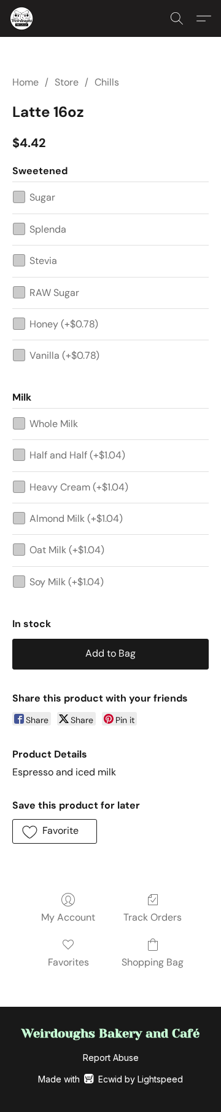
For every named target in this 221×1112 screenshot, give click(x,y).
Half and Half (77, 455)
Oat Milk (66, 549)
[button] (22, 18)
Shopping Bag (153, 962)
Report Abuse (111, 1057)
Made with (110, 1079)
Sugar (42, 197)
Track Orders (152, 917)
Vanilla (64, 355)
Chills (107, 82)
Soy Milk (66, 581)
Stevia (43, 260)
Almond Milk (76, 518)
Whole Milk (53, 423)
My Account (68, 917)
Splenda (47, 229)
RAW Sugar (54, 292)
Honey (63, 324)
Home (25, 82)
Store (67, 82)
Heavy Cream (78, 487)
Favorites (68, 962)
